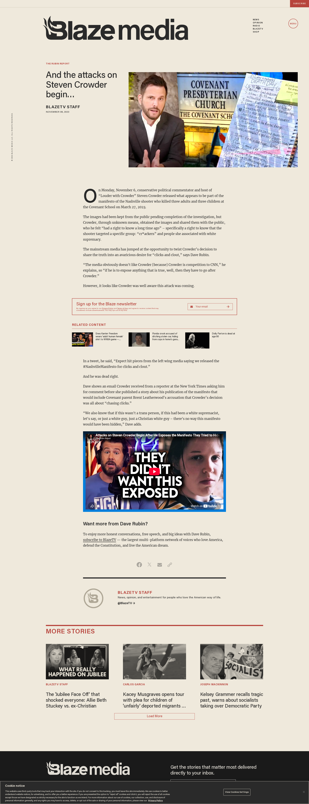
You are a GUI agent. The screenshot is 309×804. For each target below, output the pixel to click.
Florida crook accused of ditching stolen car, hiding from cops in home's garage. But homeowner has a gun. (166, 337)
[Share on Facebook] (139, 564)
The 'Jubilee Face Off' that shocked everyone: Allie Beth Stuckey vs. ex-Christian (76, 700)
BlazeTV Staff (63, 107)
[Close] (303, 791)
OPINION (258, 23)
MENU (293, 24)
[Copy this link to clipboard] (169, 564)
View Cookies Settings (237, 792)
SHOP (256, 32)
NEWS (256, 20)
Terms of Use (122, 308)
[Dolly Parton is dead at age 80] (197, 340)
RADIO (256, 26)
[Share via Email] (159, 564)
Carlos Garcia (134, 684)
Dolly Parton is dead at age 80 (223, 335)
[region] (154, 792)
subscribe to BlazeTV (99, 540)
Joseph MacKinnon (214, 684)
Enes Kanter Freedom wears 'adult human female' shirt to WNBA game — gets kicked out (109, 337)
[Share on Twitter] (149, 564)
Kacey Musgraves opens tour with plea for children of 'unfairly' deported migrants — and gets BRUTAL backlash (154, 700)
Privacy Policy (107, 308)
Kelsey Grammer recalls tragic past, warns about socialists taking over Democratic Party (231, 700)
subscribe (299, 4)
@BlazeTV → (126, 603)
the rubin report (58, 64)
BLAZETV (258, 29)
